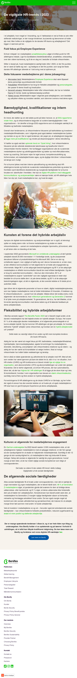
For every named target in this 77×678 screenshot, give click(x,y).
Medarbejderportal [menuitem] (10, 571)
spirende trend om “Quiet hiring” (38, 143)
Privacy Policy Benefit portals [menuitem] (14, 611)
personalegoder (66, 84)
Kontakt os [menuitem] (7, 654)
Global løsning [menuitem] (9, 574)
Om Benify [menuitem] (7, 601)
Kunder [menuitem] (6, 604)
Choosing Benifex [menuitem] (10, 642)
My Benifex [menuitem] (8, 627)
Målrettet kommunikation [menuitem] (12, 592)
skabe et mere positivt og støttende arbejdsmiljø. (23, 513)
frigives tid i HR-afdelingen (31, 370)
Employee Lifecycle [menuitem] (11, 581)
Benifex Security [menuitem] (10, 631)
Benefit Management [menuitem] (11, 578)
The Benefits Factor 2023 (34, 315)
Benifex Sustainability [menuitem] (11, 635)
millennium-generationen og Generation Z (48, 296)
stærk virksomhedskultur (61, 373)
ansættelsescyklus (39, 54)
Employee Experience (44, 79)
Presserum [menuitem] (8, 658)
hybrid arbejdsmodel (64, 326)
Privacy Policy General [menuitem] (12, 615)
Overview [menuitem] (7, 624)
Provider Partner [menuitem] (10, 638)
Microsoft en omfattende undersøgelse (44, 253)
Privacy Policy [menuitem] (9, 645)
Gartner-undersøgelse (15, 447)
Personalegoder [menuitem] (9, 585)
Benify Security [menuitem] (9, 608)
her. (61, 532)
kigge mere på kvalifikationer (17, 138)
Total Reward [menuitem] (8, 588)
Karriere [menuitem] (7, 661)
